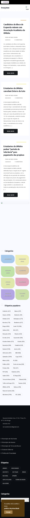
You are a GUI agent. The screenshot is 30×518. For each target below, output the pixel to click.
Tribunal (22, 379)
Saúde (6, 375)
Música (6, 360)
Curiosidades (22, 260)
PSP (5, 372)
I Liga (19, 356)
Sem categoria (7, 479)
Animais (6, 318)
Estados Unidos (8, 341)
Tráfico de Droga (8, 383)
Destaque (15, 472)
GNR (18, 353)
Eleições (18, 334)
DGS (15, 330)
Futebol (6, 349)
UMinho (6, 387)
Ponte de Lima (18, 364)
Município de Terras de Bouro (11, 446)
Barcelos (6, 322)
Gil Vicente (7, 353)
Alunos (17, 311)
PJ (15, 360)
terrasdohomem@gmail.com (10, 427)
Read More (10, 73)
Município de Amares (8, 442)
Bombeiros (18, 322)
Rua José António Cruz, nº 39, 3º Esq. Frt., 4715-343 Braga (13, 419)
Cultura (6, 330)
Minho (22, 270)
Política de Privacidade (9, 453)
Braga (6, 326)
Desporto (7, 271)
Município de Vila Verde (9, 439)
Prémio (6, 368)
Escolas (6, 337)
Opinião (22, 282)
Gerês (17, 349)
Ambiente (18, 315)
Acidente (6, 311)
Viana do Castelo (8, 390)
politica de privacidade (11, 508)
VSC (18, 394)
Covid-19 (17, 326)
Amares (7, 259)
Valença (17, 387)
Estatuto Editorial (7, 449)
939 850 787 (6, 423)
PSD (15, 368)
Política (6, 364)
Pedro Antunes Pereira (11, 37)
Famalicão (19, 345)
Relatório (16, 372)
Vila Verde (22, 294)
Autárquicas (18, 318)
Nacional (7, 283)
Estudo (21, 341)
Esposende (18, 337)
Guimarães (7, 356)
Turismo (22, 383)
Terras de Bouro (8, 294)
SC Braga (17, 375)
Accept (8, 512)
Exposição (7, 345)
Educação (7, 334)
